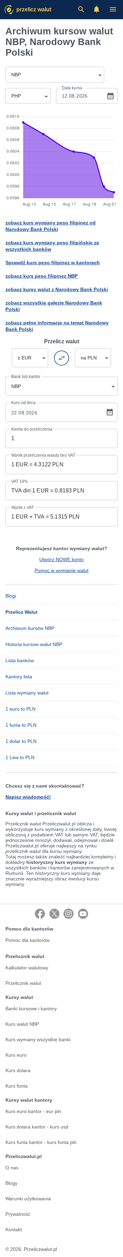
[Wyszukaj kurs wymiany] (81, 9)
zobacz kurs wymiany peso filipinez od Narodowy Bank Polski (50, 226)
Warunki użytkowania (28, 1198)
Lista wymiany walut (27, 693)
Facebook (40, 914)
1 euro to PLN (20, 709)
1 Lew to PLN (20, 757)
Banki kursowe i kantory (31, 1008)
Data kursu (72, 88)
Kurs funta (16, 1086)
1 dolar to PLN (21, 741)
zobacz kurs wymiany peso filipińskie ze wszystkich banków (52, 246)
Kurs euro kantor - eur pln (33, 1111)
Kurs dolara (17, 1070)
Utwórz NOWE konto (61, 559)
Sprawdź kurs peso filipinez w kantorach (52, 262)
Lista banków (19, 660)
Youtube (83, 914)
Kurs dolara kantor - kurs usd (36, 1127)
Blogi (10, 596)
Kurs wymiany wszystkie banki (37, 1039)
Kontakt (13, 1229)
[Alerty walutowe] (96, 9)
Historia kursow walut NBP (33, 644)
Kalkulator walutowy (26, 967)
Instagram (69, 914)
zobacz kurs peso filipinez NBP (41, 276)
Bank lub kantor (25, 376)
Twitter (54, 914)
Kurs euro (16, 1055)
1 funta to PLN (21, 725)
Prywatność (17, 1214)
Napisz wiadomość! (28, 797)
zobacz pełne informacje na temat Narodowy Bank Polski (57, 326)
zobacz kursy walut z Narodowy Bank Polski (56, 289)
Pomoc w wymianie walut (61, 570)
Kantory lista (18, 676)
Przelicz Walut (33, 9)
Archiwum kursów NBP (29, 628)
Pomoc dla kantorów (27, 940)
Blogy (11, 1183)
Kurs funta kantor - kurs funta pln (41, 1142)
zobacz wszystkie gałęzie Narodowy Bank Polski (53, 306)
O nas (11, 1167)
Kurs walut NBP (22, 1024)
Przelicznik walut (23, 983)
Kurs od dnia (23, 402)
